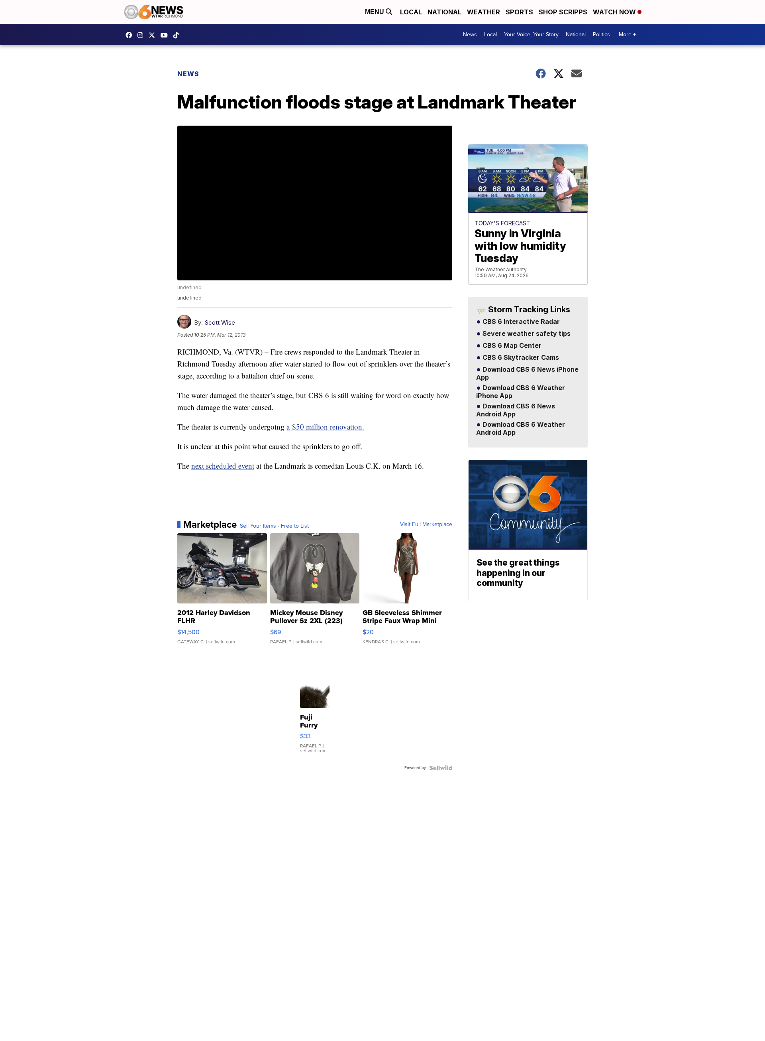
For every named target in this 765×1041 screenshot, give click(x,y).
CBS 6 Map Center (511, 345)
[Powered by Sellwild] (440, 768)
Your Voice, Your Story (531, 34)
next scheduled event (222, 466)
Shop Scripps (563, 12)
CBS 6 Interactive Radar (520, 321)
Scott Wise (219, 322)
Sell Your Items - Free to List (274, 526)
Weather (483, 12)
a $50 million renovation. (325, 427)
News (470, 34)
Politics (601, 34)
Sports (519, 12)
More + (627, 34)
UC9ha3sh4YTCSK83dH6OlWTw (166, 35)
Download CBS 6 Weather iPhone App (520, 392)
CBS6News (131, 35)
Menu (375, 11)
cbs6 (142, 35)
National (444, 12)
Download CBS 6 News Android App (515, 410)
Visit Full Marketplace (426, 524)
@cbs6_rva (178, 35)
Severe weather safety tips (526, 333)
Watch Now (615, 12)
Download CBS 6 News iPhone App (527, 373)
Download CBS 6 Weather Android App (520, 428)
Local (411, 12)
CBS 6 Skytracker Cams (520, 357)
